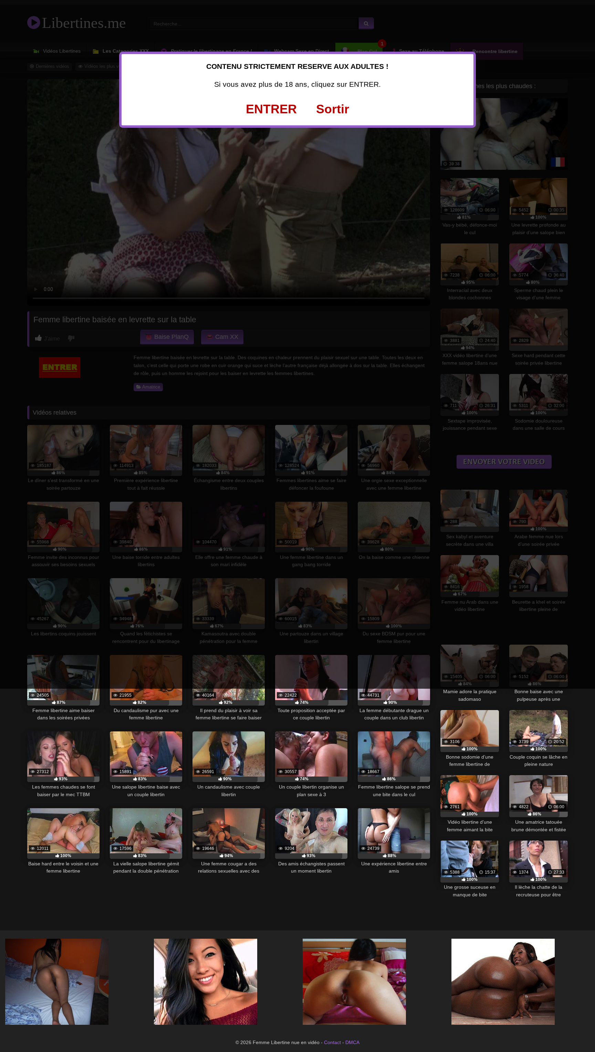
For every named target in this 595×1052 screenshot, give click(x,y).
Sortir (332, 109)
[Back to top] (574, 1031)
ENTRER (271, 109)
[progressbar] (63, 703)
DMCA (352, 1042)
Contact (332, 1042)
